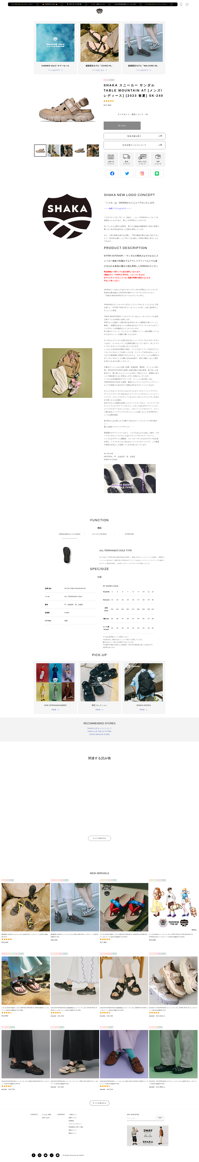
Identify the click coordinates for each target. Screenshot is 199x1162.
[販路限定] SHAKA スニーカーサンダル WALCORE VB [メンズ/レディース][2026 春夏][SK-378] (74, 936)
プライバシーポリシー (75, 1124)
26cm (147, 123)
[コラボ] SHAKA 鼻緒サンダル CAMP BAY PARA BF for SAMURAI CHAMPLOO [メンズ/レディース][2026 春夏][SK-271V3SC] (123, 936)
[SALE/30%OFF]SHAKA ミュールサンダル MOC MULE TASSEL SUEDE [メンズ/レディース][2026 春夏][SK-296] (124, 1082)
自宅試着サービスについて (134, 145)
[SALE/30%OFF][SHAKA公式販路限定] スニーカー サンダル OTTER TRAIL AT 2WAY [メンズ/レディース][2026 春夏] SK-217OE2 (74, 1009)
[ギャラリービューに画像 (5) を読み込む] (93, 151)
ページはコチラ (54, 70)
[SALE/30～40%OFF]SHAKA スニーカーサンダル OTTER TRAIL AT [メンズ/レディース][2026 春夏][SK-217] (173, 1009)
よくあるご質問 (46, 1114)
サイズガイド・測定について (131, 114)
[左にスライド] (36, 150)
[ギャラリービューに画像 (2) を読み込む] (53, 151)
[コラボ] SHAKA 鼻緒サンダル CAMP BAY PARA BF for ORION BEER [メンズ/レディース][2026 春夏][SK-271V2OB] (25, 1009)
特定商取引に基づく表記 (76, 1127)
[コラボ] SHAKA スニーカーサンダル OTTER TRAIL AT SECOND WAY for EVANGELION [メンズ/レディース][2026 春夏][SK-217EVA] (171, 936)
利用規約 (71, 1121)
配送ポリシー (73, 1133)
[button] (109, 101)
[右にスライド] (97, 150)
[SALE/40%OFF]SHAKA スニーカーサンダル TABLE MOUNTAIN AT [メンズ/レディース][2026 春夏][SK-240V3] (25, 1082)
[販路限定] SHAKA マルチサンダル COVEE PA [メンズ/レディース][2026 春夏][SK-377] (25, 936)
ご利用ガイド (73, 1114)
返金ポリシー (73, 1130)
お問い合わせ (46, 1117)
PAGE (54, 710)
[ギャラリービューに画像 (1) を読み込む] (40, 151)
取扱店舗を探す (134, 136)
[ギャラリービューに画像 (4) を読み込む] (80, 151)
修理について (73, 1117)
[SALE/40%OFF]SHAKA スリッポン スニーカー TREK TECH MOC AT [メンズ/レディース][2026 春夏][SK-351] (75, 1082)
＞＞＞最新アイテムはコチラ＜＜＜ (118, 208)
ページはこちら (98, 70)
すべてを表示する (99, 838)
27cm (157, 123)
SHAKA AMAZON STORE (99, 734)
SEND (160, 1117)
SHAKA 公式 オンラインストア (99, 728)
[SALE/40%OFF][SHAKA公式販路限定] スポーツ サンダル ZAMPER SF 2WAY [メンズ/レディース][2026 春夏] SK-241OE (124, 1009)
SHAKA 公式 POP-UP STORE (99, 731)
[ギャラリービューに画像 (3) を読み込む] (67, 151)
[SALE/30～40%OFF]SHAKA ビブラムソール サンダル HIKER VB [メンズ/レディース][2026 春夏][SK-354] (173, 1082)
